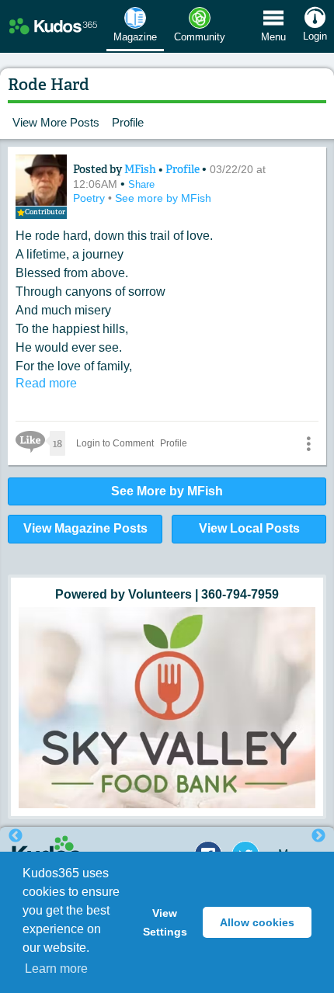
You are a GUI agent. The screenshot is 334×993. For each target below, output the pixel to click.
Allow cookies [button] (257, 922)
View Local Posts (249, 528)
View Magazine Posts (85, 528)
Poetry (90, 198)
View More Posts (55, 122)
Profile (128, 122)
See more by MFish (163, 198)
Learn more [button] (56, 968)
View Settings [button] (165, 922)
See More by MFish (167, 491)
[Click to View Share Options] (308, 443)
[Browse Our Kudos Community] (53, 26)
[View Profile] (41, 180)
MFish (141, 169)
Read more (46, 383)
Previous (15, 836)
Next (318, 836)
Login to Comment (115, 443)
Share (141, 184)
